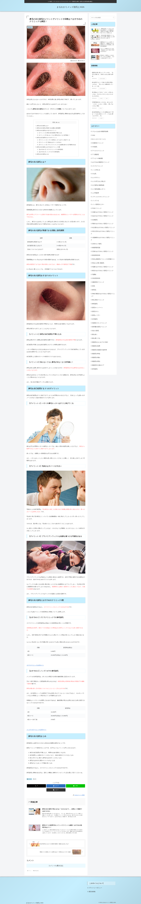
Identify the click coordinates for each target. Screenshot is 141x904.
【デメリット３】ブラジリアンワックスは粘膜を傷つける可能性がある (57, 144)
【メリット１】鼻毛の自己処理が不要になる (50, 132)
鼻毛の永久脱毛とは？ (43, 125)
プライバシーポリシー (95, 888)
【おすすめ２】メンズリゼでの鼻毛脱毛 (48, 151)
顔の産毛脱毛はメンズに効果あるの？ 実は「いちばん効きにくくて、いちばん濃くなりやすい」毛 (102, 113)
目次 (54, 122)
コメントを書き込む (56, 866)
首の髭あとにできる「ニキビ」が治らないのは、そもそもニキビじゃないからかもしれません (102, 94)
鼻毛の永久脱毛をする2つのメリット (46, 130)
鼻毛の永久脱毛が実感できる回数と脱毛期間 (48, 128)
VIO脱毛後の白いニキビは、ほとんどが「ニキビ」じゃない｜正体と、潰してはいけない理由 (102, 104)
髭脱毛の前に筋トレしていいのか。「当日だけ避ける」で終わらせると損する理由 (102, 74)
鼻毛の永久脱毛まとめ (43, 154)
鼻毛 (35, 779)
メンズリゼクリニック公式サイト (36, 729)
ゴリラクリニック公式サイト (35, 665)
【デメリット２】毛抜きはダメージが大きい (50, 142)
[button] (56, 790)
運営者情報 (92, 891)
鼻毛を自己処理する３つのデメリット (47, 137)
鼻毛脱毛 (30, 779)
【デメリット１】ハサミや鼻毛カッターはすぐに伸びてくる (54, 140)
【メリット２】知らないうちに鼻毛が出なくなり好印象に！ (54, 135)
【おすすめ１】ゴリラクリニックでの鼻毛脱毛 (50, 149)
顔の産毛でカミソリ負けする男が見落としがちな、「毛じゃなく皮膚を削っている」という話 (102, 84)
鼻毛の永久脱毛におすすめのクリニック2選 (48, 147)
